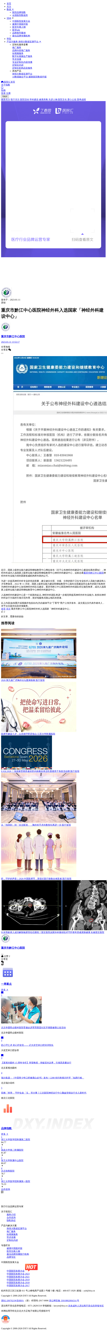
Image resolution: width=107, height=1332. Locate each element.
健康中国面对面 (20, 24)
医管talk (16, 30)
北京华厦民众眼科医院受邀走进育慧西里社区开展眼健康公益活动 (33, 1027)
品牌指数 (6, 1128)
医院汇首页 (9, 82)
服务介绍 (11, 1214)
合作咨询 (11, 1217)
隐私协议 (11, 1220)
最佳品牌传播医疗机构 (18, 1254)
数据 (9, 9)
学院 (9, 39)
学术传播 (11, 1237)
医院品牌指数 (19, 12)
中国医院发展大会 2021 (18, 1277)
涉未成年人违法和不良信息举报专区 (86, 1306)
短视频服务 (12, 1234)
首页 (9, 3)
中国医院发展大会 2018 (18, 1282)
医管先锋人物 (19, 27)
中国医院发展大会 (21, 21)
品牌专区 (11, 1257)
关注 (9, 6)
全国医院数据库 (20, 15)
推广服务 (11, 1231)
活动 (9, 18)
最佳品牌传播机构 (21, 36)
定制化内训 (12, 1240)
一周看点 (6, 983)
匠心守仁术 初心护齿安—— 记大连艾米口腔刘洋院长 (27, 1045)
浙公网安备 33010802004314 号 (64, 1300)
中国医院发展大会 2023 (18, 1274)
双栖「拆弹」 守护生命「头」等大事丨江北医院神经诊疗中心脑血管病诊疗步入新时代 (43, 1093)
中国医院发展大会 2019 (18, 1279)
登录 (3, 93)
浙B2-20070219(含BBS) (12, 1300)
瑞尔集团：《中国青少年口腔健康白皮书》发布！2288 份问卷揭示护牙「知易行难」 (42, 1078)
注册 (8, 93)
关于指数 (5, 85)
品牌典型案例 (19, 33)
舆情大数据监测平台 (17, 1228)
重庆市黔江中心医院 (94, 573)
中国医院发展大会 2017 (18, 1285)
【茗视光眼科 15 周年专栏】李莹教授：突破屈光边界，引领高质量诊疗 (36, 1063)
